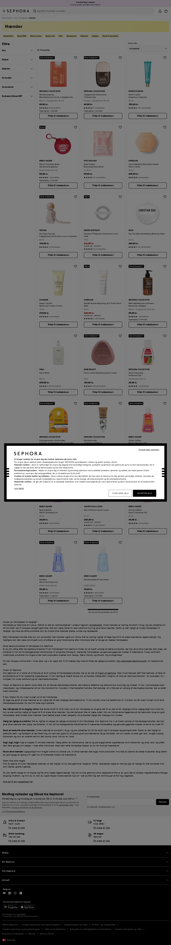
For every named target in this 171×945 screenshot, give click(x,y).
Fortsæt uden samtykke (149, 450)
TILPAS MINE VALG (120, 493)
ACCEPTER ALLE (144, 493)
